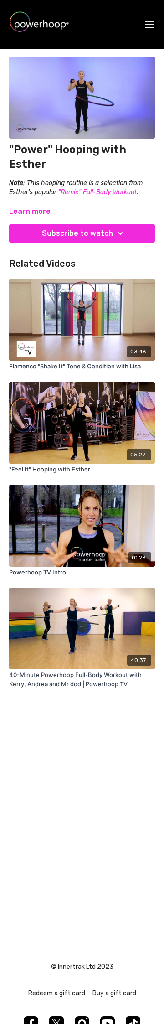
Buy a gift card (114, 993)
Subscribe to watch (77, 233)
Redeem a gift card (56, 993)
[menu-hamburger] (149, 25)
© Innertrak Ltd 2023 (82, 967)
